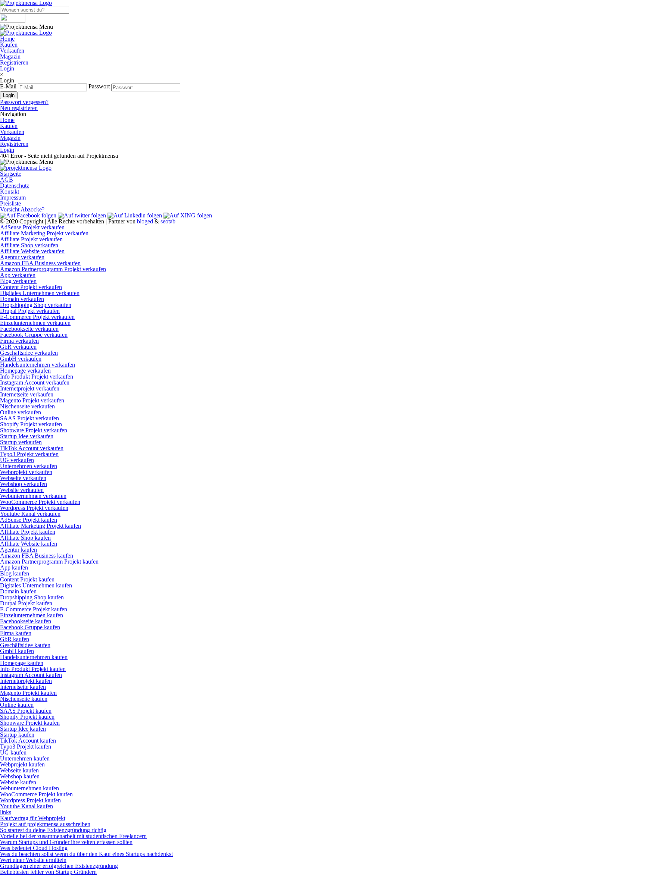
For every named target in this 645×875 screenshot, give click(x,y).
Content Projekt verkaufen (31, 287)
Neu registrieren (19, 108)
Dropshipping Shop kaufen (32, 597)
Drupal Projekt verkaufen (30, 311)
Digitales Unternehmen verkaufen (40, 293)
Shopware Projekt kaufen (30, 722)
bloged (145, 221)
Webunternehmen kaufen (29, 788)
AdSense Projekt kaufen (28, 520)
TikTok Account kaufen (28, 740)
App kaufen (14, 567)
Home (7, 38)
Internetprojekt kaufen (26, 681)
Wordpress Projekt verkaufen (34, 508)
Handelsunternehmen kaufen (34, 657)
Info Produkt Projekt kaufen (33, 669)
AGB (6, 179)
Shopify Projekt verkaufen (31, 424)
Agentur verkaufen (22, 257)
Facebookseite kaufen (25, 621)
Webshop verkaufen (23, 484)
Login (7, 68)
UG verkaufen (17, 460)
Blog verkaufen (18, 281)
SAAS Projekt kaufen (26, 711)
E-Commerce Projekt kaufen (33, 609)
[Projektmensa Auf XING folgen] (187, 215)
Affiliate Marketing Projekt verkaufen (44, 233)
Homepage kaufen (21, 663)
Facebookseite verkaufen (29, 329)
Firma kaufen (15, 633)
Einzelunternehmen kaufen (31, 615)
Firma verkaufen (19, 341)
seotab (168, 221)
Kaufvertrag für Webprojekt (32, 818)
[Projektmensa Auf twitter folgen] (82, 215)
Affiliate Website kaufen (28, 543)
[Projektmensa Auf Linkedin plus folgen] (135, 215)
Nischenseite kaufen (23, 699)
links (5, 812)
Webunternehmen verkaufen (33, 496)
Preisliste (10, 203)
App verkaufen (17, 275)
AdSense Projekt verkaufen (32, 227)
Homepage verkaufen (25, 370)
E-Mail (8, 86)
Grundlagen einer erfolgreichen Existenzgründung (59, 866)
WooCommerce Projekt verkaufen (40, 502)
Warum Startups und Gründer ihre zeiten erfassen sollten (66, 842)
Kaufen (9, 44)
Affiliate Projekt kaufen (27, 532)
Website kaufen (18, 782)
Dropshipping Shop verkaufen (35, 305)
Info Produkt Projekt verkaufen (36, 376)
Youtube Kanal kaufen (26, 806)
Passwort (99, 86)
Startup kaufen (17, 734)
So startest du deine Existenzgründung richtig (53, 830)
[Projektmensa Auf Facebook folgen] (28, 215)
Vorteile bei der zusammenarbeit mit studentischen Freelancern (73, 836)
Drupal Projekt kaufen (26, 603)
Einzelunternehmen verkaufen (35, 323)
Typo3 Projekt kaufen (25, 746)
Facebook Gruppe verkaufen (34, 335)
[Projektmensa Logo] (26, 32)
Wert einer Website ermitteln (33, 860)
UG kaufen (13, 752)
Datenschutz (14, 185)
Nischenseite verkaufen (27, 406)
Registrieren (14, 62)
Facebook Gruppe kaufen (30, 627)
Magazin (10, 56)
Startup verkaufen (21, 442)
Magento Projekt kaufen (28, 693)
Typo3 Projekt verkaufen (29, 454)
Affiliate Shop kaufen (25, 537)
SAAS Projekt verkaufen (29, 418)
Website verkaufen (22, 490)
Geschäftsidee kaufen (25, 645)
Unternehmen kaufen (25, 758)
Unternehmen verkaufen (28, 466)
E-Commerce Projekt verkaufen (37, 317)
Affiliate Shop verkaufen (29, 245)
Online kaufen (17, 705)
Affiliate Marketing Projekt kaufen (40, 526)
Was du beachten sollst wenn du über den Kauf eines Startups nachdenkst (86, 854)
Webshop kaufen (20, 776)
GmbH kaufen (17, 651)
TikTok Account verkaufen (31, 448)
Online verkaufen (20, 412)
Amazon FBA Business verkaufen (40, 263)
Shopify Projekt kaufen (27, 717)
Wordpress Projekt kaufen (30, 800)
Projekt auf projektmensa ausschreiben (45, 824)
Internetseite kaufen (23, 687)
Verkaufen (12, 50)
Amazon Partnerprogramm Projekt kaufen (49, 561)
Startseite (10, 173)
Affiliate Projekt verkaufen (31, 239)
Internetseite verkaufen (26, 394)
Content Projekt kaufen (27, 579)
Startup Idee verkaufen (26, 436)
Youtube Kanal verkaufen (30, 514)
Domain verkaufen (22, 299)
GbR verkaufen (18, 347)
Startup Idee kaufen (23, 728)
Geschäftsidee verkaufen (29, 352)
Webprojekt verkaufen (26, 472)
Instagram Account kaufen (31, 675)
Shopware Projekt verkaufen (33, 430)
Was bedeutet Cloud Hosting (34, 848)
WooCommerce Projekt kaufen (36, 794)
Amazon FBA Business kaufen (36, 555)
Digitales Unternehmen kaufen (36, 585)
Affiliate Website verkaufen (32, 251)
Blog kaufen (14, 573)
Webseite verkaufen (23, 478)
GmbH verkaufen (20, 358)
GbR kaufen (14, 639)
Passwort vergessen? (24, 102)
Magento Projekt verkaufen (32, 400)
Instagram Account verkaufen (34, 382)
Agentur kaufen (18, 549)
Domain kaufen (18, 591)
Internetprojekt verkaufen (29, 388)
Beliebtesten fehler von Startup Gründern (48, 872)
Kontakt (9, 191)
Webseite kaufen (19, 770)
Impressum (13, 197)
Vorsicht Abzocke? (22, 209)
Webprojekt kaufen (22, 764)
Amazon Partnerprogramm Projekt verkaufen (53, 269)
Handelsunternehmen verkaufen (37, 364)
